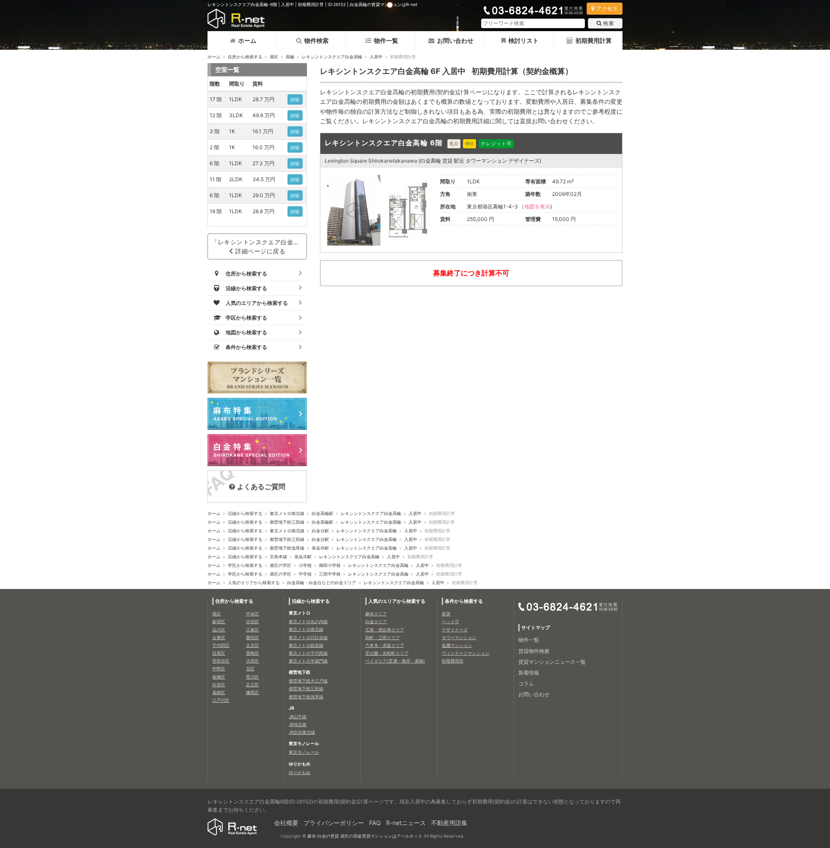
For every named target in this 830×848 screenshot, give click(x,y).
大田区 (252, 660)
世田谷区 (221, 660)
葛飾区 (218, 692)
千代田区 (221, 645)
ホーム (247, 40)
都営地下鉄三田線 (287, 522)
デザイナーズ (455, 629)
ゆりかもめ (299, 772)
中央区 (252, 613)
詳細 (295, 99)
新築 (446, 613)
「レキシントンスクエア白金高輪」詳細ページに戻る (259, 246)
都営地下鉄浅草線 (287, 547)
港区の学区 (280, 565)
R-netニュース (406, 822)
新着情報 (528, 672)
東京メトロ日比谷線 (308, 637)
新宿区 (218, 621)
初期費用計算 (593, 40)
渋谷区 (252, 621)
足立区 (252, 684)
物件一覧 (386, 40)
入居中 (376, 56)
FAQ (375, 822)
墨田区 (252, 637)
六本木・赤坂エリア (384, 645)
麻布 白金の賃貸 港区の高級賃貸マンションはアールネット (364, 835)
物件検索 (316, 40)
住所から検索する (245, 56)
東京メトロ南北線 (287, 513)
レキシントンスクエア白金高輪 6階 (384, 142)
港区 (274, 56)
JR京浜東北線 (302, 732)
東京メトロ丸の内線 (308, 621)
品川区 (218, 629)
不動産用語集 (449, 822)
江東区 (252, 629)
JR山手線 (297, 716)
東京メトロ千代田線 (308, 653)
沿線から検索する (245, 513)
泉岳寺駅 (320, 547)
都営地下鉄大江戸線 (308, 680)
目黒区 (218, 653)
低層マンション (457, 645)
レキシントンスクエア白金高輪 (332, 56)
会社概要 (286, 822)
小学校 (305, 565)
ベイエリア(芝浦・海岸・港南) (395, 660)
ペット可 (450, 621)
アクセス (607, 8)
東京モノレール (304, 752)
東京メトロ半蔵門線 (308, 660)
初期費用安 (452, 660)
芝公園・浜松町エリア (387, 653)
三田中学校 (330, 573)
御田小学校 (330, 565)
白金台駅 (320, 530)
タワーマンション (459, 637)
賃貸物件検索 (533, 651)
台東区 (218, 637)
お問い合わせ (455, 40)
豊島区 (252, 653)
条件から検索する (464, 601)
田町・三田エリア (382, 637)
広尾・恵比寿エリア (384, 629)
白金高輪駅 (322, 513)
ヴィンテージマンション (465, 653)
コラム (526, 683)
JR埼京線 (297, 724)
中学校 (305, 573)
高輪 (290, 56)
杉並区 (218, 684)
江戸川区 (221, 700)
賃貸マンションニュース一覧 (552, 662)
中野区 (218, 668)
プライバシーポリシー (333, 822)
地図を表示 (537, 206)
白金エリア (376, 621)
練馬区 (252, 692)
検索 (608, 23)
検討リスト (523, 40)
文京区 (252, 645)
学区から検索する (245, 565)
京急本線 (278, 556)
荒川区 (252, 676)
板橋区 (218, 676)
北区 (250, 668)
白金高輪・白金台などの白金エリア (321, 582)
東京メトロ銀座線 (306, 645)
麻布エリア (376, 613)
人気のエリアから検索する (254, 582)
